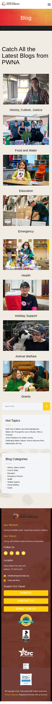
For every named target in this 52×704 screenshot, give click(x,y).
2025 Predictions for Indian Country (19, 437)
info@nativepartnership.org (18, 575)
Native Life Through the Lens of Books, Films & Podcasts (24, 433)
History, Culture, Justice (26, 110)
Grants (26, 396)
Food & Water (12, 470)
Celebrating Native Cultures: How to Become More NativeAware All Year (25, 442)
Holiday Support (26, 315)
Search (46, 406)
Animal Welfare (26, 356)
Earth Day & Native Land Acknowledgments (22, 429)
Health (26, 275)
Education (26, 190)
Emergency (26, 231)
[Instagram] (12, 553)
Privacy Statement (12, 694)
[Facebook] (6, 553)
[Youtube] (23, 553)
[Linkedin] (17, 553)
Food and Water (26, 150)
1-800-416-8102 (13, 580)
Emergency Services (15, 476)
